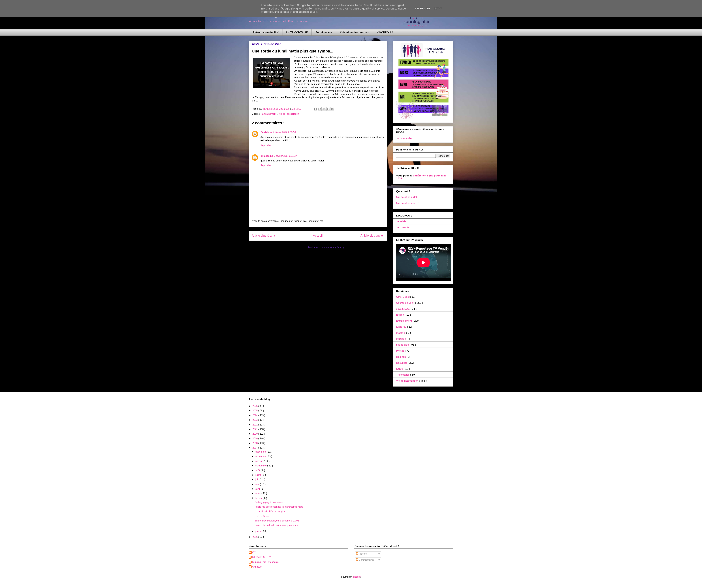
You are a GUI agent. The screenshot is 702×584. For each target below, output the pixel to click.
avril (258, 488)
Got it (438, 8)
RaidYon (401, 356)
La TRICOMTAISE (297, 32)
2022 (255, 424)
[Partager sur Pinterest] (332, 109)
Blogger (356, 576)
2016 (255, 537)
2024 (255, 415)
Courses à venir (405, 302)
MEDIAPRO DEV (261, 557)
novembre (261, 456)
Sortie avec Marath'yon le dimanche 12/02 (276, 520)
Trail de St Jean (262, 516)
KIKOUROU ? (385, 32)
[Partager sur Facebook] (328, 109)
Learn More (422, 8)
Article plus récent (263, 235)
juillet (258, 475)
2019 (255, 438)
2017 (255, 447)
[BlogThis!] (320, 109)
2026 (255, 406)
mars (258, 493)
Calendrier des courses (354, 32)
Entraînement (324, 32)
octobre (259, 461)
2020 (255, 433)
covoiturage (403, 308)
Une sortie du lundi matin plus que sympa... (277, 525)
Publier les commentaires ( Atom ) (326, 247)
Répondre (266, 145)
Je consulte (402, 227)
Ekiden (400, 314)
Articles (362, 553)
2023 (255, 420)
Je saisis (401, 221)
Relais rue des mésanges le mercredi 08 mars (278, 506)
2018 (255, 443)
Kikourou (401, 326)
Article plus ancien (372, 235)
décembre (261, 451)
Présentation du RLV (265, 32)
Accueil (318, 235)
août (258, 470)
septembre (261, 465)
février (259, 498)
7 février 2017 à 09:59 (284, 132)
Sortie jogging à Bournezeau (269, 502)
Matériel (401, 332)
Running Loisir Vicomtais (265, 562)
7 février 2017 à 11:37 (285, 156)
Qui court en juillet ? (407, 196)
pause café (403, 344)
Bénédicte (266, 132)
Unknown (257, 566)
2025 (255, 410)
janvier (259, 531)
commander (405, 138)
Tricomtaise (403, 374)
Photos (400, 350)
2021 (255, 429)
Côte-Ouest (403, 296)
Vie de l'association (288, 113)
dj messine (267, 156)
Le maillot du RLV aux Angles (270, 511)
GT (254, 552)
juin (257, 479)
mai (257, 484)
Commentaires (366, 559)
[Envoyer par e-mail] (315, 109)
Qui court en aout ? (407, 202)
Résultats (402, 362)
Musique (401, 338)
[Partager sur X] (324, 109)
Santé (400, 368)
